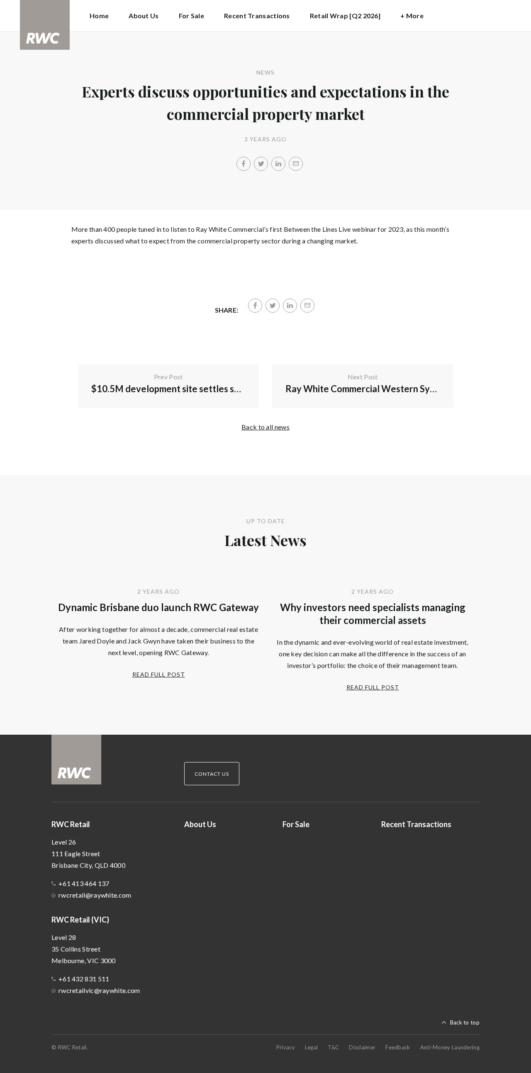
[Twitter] (261, 164)
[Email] (296, 164)
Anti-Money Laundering (450, 1047)
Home (99, 15)
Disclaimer (362, 1047)
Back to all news (265, 427)
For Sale (191, 15)
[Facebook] (243, 164)
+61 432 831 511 (84, 979)
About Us (143, 15)
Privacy (285, 1047)
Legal (311, 1047)
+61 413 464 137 (84, 883)
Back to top (465, 1022)
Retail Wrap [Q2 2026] (345, 15)
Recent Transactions (257, 15)
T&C (333, 1047)
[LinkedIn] (278, 164)
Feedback (397, 1047)
